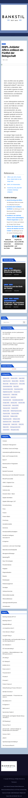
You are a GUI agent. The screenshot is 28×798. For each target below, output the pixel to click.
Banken (15, 381)
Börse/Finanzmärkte (8, 478)
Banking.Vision (7, 620)
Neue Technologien (8, 561)
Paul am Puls (6, 725)
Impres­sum (4, 792)
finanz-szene (6, 669)
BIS (22, 381)
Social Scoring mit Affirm (14, 200)
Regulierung (7, 418)
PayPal (6, 416)
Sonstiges (5, 587)
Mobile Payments (16, 410)
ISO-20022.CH (6, 700)
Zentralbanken (6, 606)
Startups (16, 421)
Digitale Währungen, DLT (9, 501)
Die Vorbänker (6, 644)
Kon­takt (8, 792)
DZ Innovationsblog (8, 648)
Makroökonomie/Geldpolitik (10, 549)
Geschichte (7, 400)
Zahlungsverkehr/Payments (10, 300)
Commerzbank (7, 386)
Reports (5, 576)
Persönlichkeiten (7, 564)
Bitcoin (5, 383)
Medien (6, 410)
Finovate (5, 680)
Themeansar (14, 782)
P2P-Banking (6, 721)
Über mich (20, 796)
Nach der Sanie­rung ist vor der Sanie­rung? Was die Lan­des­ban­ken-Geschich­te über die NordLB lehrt (14, 357)
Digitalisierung (7, 391)
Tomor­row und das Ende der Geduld (13, 287)
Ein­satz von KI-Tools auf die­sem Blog (18, 789)
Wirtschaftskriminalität (8, 595)
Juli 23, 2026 (8, 274)
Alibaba (6, 378)
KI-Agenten (16, 298)
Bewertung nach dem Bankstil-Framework (13, 475)
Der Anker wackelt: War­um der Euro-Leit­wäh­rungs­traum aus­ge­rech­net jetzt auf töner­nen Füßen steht (13, 350)
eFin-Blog (5, 657)
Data (16, 386)
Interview (6, 408)
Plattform (14, 416)
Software (16, 418)
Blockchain (14, 383)
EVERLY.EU (6, 665)
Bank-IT (5, 459)
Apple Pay (6, 381)
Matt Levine (6, 708)
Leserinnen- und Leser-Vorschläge (12, 546)
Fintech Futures (7, 684)
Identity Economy (7, 691)
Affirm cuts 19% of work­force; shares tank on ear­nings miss (14, 179)
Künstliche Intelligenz (8, 535)
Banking (5, 467)
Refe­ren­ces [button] (9, 173)
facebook (6, 394)
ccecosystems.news (8, 628)
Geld (13, 397)
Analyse (6, 268)
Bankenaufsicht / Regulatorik (10, 463)
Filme (4, 509)
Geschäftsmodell (18, 400)
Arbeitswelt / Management (9, 444)
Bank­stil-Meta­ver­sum (19, 786)
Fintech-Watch (6, 516)
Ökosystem (15, 429)
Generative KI (6, 537)
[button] (25, 34)
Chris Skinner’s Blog (8, 632)
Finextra (5, 676)
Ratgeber (5, 568)
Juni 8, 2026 (8, 307)
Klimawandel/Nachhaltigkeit (10, 531)
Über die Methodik (13, 796)
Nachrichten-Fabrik (8, 712)
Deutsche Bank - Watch (9, 493)
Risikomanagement (8, 583)
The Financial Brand (8, 745)
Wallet (6, 427)
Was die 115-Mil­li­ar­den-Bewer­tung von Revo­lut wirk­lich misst (12, 272)
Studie (14, 424)
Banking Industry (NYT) (9, 616)
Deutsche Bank (8, 389)
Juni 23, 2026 (8, 290)
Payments (15, 413)
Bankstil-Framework (8, 471)
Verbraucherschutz (7, 591)
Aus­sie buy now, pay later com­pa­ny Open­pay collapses (14, 190)
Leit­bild (12, 792)
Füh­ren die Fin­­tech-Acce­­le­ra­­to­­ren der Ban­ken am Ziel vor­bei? (15, 228)
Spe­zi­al (7, 796)
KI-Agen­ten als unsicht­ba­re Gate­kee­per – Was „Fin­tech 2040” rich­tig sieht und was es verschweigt (14, 305)
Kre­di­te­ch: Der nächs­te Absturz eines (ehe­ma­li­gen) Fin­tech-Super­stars (15, 218)
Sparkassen (7, 421)
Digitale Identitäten (7, 497)
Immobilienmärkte (7, 524)
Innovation (7, 405)
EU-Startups (6, 661)
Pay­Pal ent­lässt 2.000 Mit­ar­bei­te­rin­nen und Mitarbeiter (19, 244)
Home (5, 786)
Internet (15, 405)
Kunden (15, 408)
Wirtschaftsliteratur (7, 598)
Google (6, 402)
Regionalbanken (7, 572)
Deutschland (18, 389)
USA (21, 424)
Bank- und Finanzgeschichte (10, 456)
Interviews (5, 527)
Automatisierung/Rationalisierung (11, 452)
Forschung (5, 520)
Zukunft (6, 429)
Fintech (10, 268)
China (22, 383)
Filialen (14, 394)
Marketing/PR (6, 557)
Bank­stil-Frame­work (11, 786)
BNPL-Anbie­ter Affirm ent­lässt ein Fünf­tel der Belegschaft (12, 51)
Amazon (14, 378)
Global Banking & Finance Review (12, 688)
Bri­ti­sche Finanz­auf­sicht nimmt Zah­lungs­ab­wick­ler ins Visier (9, 244)
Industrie (21, 402)
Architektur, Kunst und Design (10, 448)
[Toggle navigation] (12, 34)
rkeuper (16, 274)
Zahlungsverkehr (15, 427)
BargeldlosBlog (7, 624)
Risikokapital (6, 580)
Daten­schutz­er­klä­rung (5, 789)
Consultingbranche (7, 486)
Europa (17, 391)
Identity (14, 402)
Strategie (6, 424)
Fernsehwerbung (7, 505)
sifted (4, 738)
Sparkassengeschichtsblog (10, 741)
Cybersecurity (6, 490)
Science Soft (6, 734)
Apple (21, 378)
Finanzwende (6, 672)
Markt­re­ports (16, 792)
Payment (6, 413)
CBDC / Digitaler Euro (8, 482)
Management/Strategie (8, 553)
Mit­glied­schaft (22, 792)
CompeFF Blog (7, 635)
